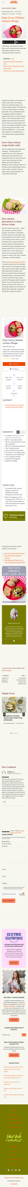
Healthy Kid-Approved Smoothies (5, 679)
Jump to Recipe (9, 42)
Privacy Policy (9, 1178)
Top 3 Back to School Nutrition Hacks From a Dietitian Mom (21, 680)
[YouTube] (19, 1170)
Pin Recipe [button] (15, 369)
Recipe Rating (6, 841)
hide (12, 58)
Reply (4, 801)
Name (4, 869)
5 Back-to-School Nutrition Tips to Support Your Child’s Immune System (13, 1069)
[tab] (10, 733)
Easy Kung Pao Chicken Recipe (15, 553)
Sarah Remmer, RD (8, 11)
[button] (3, 359)
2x (21, 432)
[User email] (14, 641)
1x (18, 432)
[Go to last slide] (4, 714)
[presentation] (14, 705)
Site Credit (14, 1184)
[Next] (23, 714)
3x (23, 432)
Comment (5, 846)
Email (4, 876)
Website (4, 883)
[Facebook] (8, 1170)
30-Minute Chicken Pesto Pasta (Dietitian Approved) (13, 718)
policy (10, 670)
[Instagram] (12, 1170)
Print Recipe (21, 42)
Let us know (13, 517)
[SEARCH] (24, 1034)
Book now (14, 963)
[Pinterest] (15, 1170)
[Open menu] (3, 2)
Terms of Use (19, 1178)
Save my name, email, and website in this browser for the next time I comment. (14, 888)
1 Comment (19, 14)
